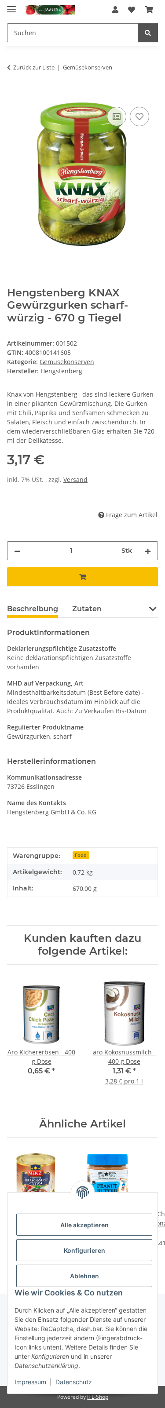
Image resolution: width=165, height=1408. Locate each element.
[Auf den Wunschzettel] (139, 116)
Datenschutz (73, 1382)
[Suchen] (148, 32)
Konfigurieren (84, 1250)
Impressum (30, 1382)
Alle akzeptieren (84, 1225)
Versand (75, 479)
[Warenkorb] (149, 9)
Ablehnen (84, 1276)
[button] (115, 9)
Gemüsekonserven (67, 361)
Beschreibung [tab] (32, 609)
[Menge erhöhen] (148, 551)
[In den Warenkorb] (14, 95)
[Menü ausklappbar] (11, 5)
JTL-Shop (97, 1397)
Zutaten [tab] (87, 609)
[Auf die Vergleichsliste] (116, 116)
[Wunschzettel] (131, 9)
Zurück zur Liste (34, 67)
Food (81, 855)
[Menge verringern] (17, 551)
